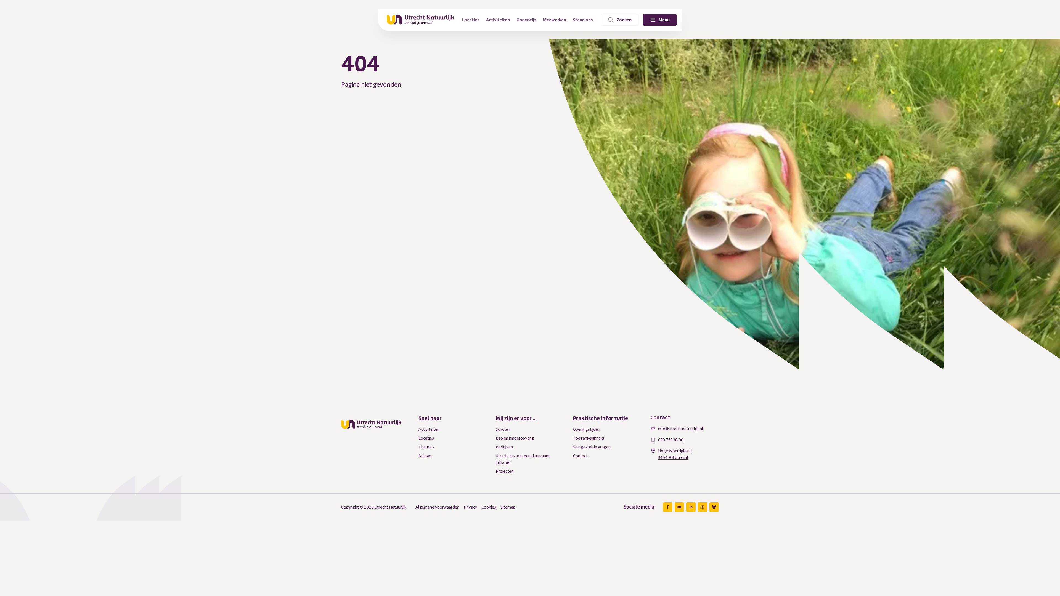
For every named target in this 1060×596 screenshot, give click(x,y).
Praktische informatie (600, 418)
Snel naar (430, 418)
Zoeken (624, 19)
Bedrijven (504, 447)
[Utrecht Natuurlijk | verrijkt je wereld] (420, 20)
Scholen (503, 429)
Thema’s (426, 447)
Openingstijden (586, 429)
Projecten (504, 471)
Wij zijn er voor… (516, 418)
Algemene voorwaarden (437, 507)
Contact (580, 455)
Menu (664, 19)
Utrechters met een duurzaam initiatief (523, 459)
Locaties (426, 438)
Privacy (470, 507)
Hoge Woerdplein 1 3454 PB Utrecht (675, 454)
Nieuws (425, 455)
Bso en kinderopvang (515, 438)
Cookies (488, 507)
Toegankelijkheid (588, 438)
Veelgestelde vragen (592, 447)
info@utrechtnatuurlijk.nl (680, 428)
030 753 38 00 (670, 439)
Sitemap (507, 507)
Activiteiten (428, 429)
